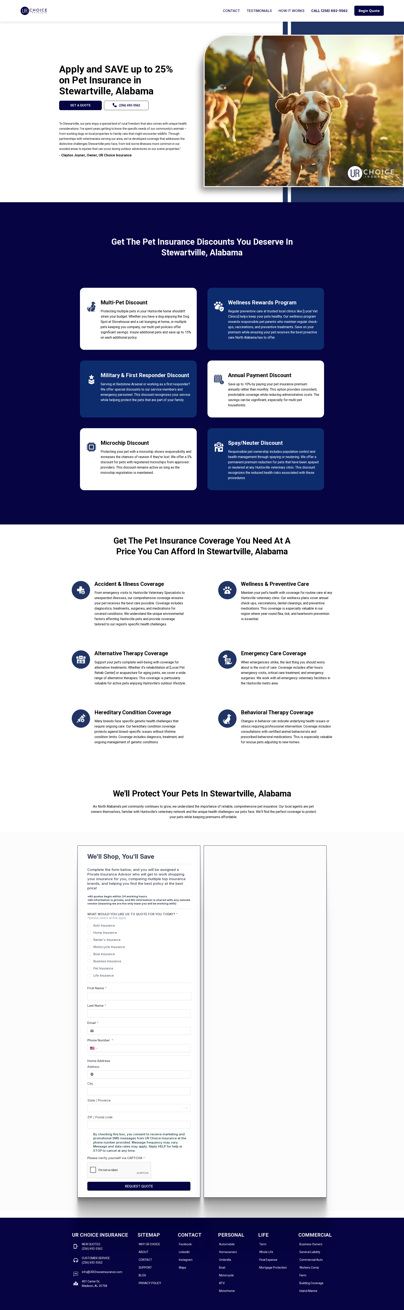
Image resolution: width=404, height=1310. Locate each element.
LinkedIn (184, 1252)
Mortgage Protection (273, 1267)
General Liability (309, 1252)
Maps (182, 1267)
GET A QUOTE (80, 105)
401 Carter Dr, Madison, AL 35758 (94, 1284)
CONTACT (231, 11)
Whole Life (266, 1252)
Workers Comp (309, 1267)
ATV (222, 1283)
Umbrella (225, 1259)
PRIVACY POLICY (150, 1283)
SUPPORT (145, 1267)
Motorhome (227, 1291)
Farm (302, 1275)
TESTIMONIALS (259, 11)
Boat (222, 1267)
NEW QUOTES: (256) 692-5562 (92, 1246)
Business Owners (310, 1244)
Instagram (186, 1259)
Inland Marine (308, 1291)
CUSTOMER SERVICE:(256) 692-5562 (96, 1260)
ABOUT (144, 1252)
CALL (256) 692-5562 (329, 11)
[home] (33, 10)
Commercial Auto (311, 1259)
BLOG (142, 1275)
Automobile (227, 1244)
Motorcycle (226, 1275)
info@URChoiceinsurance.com (102, 1272)
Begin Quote (369, 10)
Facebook (185, 1244)
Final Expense (268, 1259)
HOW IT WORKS (291, 11)
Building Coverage (311, 1283)
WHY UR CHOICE (149, 1244)
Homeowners (228, 1252)
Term (262, 1244)
